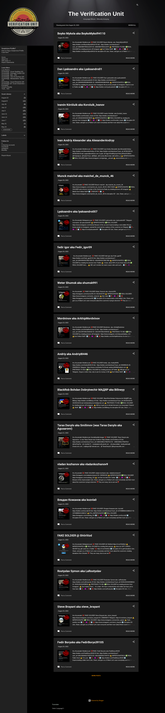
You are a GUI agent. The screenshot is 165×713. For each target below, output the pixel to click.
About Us (5, 59)
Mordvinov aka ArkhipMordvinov (78, 318)
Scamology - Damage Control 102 (13, 73)
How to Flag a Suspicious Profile (13, 50)
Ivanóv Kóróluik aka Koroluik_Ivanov (80, 104)
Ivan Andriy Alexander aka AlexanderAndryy (85, 140)
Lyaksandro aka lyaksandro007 (77, 211)
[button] (133, 33)
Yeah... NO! (5, 89)
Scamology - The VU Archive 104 (13, 77)
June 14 (4, 117)
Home (4, 57)
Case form (5, 52)
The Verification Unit (96, 14)
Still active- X (6, 60)
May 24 (4, 127)
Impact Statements (8, 62)
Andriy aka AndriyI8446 (72, 354)
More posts (96, 675)
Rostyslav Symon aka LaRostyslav (79, 571)
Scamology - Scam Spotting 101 (12, 71)
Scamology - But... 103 (9, 75)
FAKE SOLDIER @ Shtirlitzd (74, 535)
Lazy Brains (6, 70)
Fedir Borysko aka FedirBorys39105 (80, 642)
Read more (130, 58)
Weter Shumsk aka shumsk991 (77, 282)
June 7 (4, 120)
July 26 (4, 104)
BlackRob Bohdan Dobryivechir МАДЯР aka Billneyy (91, 389)
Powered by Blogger (97, 700)
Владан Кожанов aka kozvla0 (77, 499)
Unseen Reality (7, 87)
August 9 (5, 101)
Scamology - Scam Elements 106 (13, 82)
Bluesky (4, 150)
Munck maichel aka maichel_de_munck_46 (85, 176)
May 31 (4, 123)
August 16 (5, 98)
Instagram (5, 148)
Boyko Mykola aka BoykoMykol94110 (81, 33)
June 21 (4, 114)
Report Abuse (6, 155)
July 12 (4, 107)
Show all (132, 25)
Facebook (5, 147)
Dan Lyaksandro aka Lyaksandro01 (79, 69)
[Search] (137, 5)
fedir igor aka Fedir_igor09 (74, 247)
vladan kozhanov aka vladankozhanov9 (82, 464)
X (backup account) (8, 145)
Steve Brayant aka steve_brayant (78, 606)
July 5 (4, 111)
